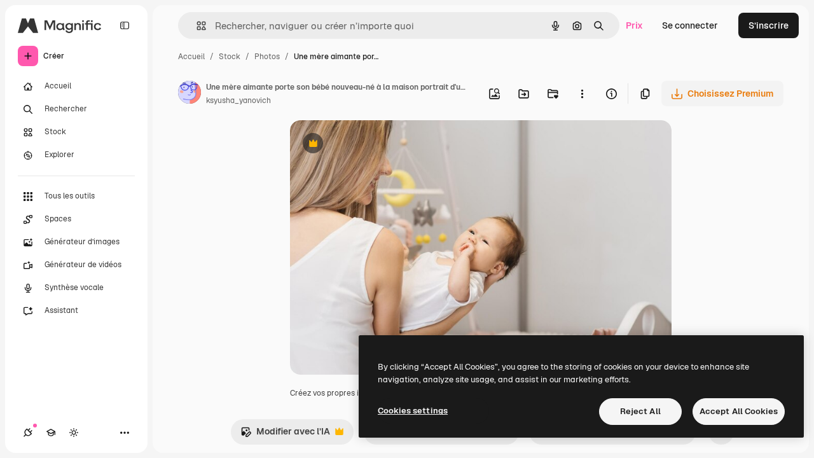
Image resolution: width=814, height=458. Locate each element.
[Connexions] (28, 432)
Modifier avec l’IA (285, 435)
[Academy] (51, 432)
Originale (374, 145)
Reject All (640, 411)
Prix (634, 25)
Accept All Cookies (739, 411)
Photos (267, 57)
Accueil (191, 57)
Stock (229, 57)
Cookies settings (413, 410)
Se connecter (690, 25)
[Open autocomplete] (196, 26)
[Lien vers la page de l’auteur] (189, 94)
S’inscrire (768, 25)
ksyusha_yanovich (238, 100)
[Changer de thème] (74, 432)
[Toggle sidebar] (124, 25)
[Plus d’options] (582, 93)
